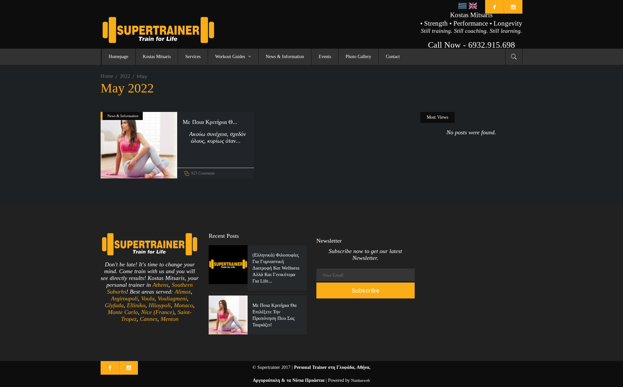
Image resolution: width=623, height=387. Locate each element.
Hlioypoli (160, 305)
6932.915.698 (491, 45)
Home (107, 76)
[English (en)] (473, 5)
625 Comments (203, 173)
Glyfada (114, 305)
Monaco (183, 305)
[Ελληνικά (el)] (462, 5)
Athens (160, 285)
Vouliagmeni (172, 298)
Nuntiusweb (360, 380)
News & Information (123, 116)
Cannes (148, 319)
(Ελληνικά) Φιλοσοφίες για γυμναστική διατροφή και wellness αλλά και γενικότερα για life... (275, 268)
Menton (169, 319)
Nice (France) (157, 312)
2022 (125, 76)
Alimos (183, 291)
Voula (147, 298)
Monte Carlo (123, 312)
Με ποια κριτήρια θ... (210, 122)
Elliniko (136, 305)
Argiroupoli (124, 298)
